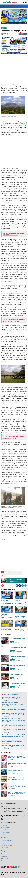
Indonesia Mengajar (17, 572)
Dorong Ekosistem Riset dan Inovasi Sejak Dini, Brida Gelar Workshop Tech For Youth (13, 724)
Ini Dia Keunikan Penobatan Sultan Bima (17, 666)
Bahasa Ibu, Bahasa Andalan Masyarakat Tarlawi (18, 657)
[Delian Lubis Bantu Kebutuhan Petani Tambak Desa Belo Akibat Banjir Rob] (7, 623)
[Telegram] (22, 585)
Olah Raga (3, 834)
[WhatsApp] (25, 585)
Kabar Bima (4, 825)
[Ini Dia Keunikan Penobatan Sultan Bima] (5, 667)
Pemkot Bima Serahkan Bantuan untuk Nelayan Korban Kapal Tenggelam (7, 602)
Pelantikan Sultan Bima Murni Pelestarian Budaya (18, 684)
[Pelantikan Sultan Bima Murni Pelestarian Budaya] (5, 685)
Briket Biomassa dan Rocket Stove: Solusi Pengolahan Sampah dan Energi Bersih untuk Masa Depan (13, 740)
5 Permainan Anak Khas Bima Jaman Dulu (18, 648)
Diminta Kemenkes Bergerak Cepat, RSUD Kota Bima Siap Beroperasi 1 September (13, 735)
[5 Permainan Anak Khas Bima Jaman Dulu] (5, 649)
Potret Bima (4, 28)
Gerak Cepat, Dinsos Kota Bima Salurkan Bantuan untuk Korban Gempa (17, 785)
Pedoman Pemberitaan (7, 840)
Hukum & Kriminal (5, 830)
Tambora (5, 575)
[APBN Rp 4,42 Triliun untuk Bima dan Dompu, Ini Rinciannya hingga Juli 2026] (4, 779)
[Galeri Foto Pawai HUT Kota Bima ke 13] (5, 640)
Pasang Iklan (4, 858)
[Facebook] (17, 585)
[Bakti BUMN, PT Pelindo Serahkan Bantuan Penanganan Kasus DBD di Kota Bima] (7, 609)
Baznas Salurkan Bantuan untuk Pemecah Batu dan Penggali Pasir (20, 629)
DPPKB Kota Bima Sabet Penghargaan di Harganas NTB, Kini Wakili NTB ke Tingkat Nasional (13, 746)
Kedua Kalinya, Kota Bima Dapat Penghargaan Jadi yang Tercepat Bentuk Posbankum (13, 719)
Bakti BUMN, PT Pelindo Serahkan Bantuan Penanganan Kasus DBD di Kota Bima (7, 616)
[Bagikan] (25, 34)
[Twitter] (19, 585)
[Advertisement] (14, 68)
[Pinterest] (8, 867)
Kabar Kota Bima (5, 597)
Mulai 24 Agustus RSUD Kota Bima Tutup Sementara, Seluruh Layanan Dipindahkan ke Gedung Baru (13, 714)
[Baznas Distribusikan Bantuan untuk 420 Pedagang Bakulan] (21, 609)
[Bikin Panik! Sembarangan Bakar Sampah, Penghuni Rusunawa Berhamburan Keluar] (4, 794)
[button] (21, 2)
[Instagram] (10, 867)
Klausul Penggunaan (6, 845)
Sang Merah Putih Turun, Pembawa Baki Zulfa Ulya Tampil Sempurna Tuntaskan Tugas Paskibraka (17, 757)
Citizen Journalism (5, 860)
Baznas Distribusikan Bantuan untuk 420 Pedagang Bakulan (20, 616)
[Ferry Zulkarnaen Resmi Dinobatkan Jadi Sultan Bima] (5, 676)
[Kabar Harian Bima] (9, 2)
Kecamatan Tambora (7, 574)
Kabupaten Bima (5, 624)
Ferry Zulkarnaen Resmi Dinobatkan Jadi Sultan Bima (18, 675)
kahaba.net (3, 33)
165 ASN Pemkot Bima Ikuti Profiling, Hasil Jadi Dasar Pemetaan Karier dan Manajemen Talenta (13, 730)
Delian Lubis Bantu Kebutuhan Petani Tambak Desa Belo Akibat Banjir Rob (6, 629)
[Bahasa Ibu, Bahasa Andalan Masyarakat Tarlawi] (5, 658)
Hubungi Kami (4, 856)
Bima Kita (12, 642)
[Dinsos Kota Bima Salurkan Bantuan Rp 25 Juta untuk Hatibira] (21, 595)
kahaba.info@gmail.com (10, 819)
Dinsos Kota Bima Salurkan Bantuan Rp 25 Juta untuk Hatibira (20, 602)
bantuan (8, 572)
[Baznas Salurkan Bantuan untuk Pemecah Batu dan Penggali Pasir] (21, 623)
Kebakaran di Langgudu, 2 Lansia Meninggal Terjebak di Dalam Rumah (12, 698)
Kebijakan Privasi (5, 843)
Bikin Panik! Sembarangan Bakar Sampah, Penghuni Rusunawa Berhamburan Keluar (13, 708)
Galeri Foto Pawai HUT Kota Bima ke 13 (17, 639)
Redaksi (3, 854)
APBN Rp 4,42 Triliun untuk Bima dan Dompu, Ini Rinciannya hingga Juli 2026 (16, 778)
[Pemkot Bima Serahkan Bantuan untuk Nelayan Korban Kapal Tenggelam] (7, 595)
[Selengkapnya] (26, 803)
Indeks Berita (4, 847)
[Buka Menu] (23, 2)
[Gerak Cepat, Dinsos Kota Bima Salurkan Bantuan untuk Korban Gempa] (4, 786)
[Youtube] (13, 867)
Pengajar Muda (18, 574)
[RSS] (19, 867)
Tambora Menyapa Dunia (9, 469)
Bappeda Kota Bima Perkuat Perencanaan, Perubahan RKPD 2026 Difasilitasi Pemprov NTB (12, 703)
